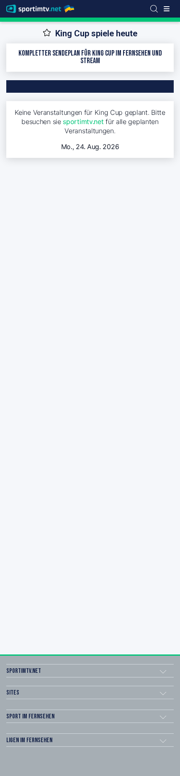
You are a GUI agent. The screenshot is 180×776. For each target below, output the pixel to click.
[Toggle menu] (166, 8)
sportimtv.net (83, 121)
